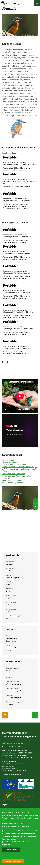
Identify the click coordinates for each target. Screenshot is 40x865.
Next (35, 501)
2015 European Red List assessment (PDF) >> (19, 467)
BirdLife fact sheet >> (10, 462)
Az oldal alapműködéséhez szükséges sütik (21, 831)
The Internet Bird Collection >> (13, 474)
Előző (35, 506)
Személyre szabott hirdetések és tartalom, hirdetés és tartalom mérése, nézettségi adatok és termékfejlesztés (19, 836)
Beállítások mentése (11, 849)
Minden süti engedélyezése (13, 861)
